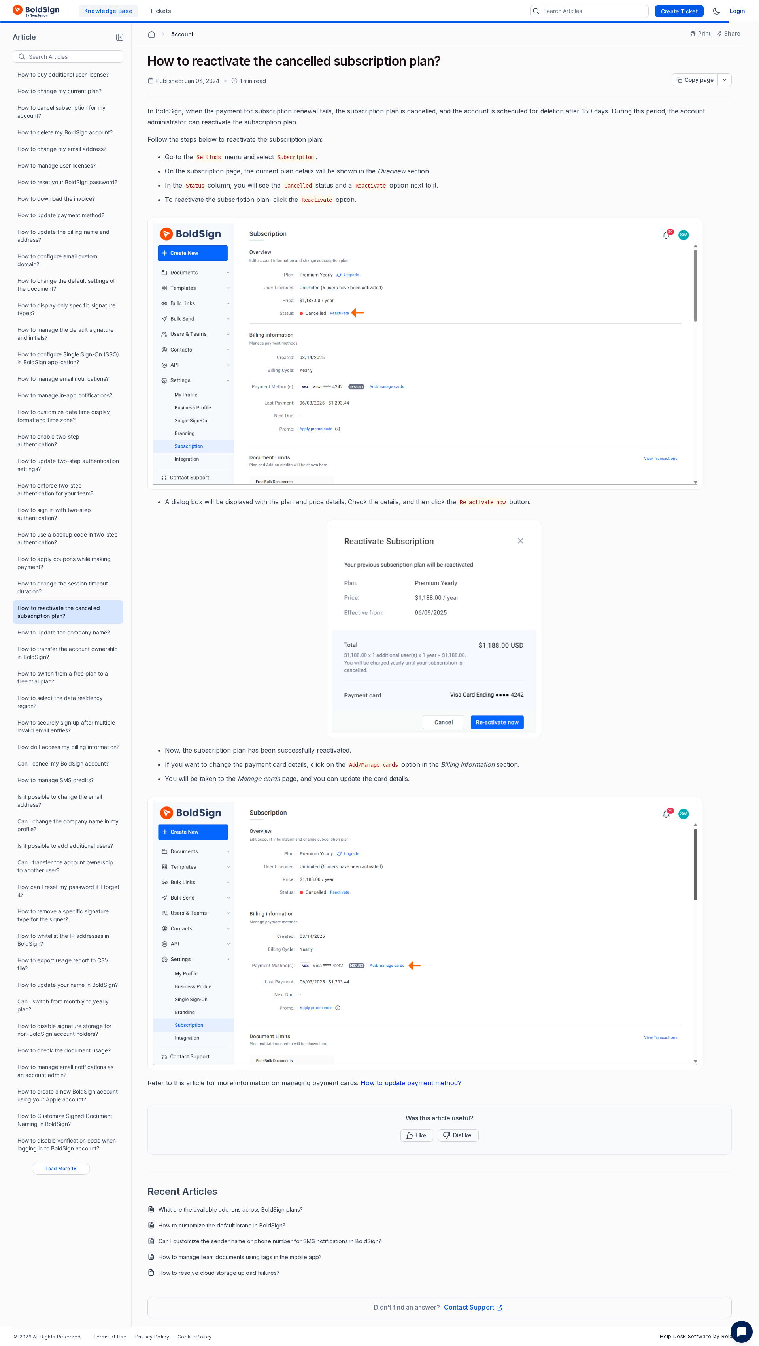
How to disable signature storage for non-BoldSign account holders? (64, 1029)
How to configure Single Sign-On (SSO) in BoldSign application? (68, 358)
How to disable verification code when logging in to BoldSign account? (66, 1144)
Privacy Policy (152, 1337)
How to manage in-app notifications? (64, 395)
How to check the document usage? (64, 1050)
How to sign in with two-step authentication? (54, 513)
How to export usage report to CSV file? (62, 964)
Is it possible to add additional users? (65, 845)
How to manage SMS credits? (55, 780)
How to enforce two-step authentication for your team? (55, 489)
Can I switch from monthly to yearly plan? (63, 1005)
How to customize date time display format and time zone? (63, 416)
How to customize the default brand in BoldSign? (222, 1225)
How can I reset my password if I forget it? (68, 890)
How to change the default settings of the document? (66, 284)
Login (737, 11)
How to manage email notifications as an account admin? (65, 1071)
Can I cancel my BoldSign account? (63, 763)
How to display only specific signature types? (66, 309)
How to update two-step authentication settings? (68, 464)
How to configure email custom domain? (57, 260)
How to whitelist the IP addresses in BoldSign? (63, 939)
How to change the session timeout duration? (62, 587)
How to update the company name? (63, 632)
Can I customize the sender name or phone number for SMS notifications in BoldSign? (270, 1241)
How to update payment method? (60, 215)
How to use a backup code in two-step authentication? (67, 538)
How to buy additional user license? (63, 74)
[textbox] (76, 56)
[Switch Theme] (716, 11)
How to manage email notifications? (63, 378)
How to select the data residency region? (60, 702)
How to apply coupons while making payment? (64, 562)
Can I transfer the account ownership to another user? (65, 866)
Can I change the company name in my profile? (68, 825)
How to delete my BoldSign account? (65, 132)
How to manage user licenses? (56, 165)
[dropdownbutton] (724, 79)
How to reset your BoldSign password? (67, 182)
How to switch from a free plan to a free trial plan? (62, 677)
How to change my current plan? (59, 91)
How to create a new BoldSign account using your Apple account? (67, 1095)
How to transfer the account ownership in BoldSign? (67, 653)
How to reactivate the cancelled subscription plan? (58, 611)
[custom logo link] (36, 11)
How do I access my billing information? (68, 747)
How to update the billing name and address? (63, 235)
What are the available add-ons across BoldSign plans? (231, 1209)
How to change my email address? (61, 148)
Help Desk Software (685, 1336)
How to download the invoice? (56, 198)
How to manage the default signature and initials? (65, 333)
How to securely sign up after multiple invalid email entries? (66, 726)
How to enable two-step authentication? (48, 440)
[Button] (458, 1135)
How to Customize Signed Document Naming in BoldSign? (64, 1120)
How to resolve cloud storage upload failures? (219, 1272)
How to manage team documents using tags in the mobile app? (240, 1257)
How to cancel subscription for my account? (61, 111)
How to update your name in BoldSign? (67, 984)
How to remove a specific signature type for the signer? (63, 915)
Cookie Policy (194, 1337)
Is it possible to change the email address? (59, 800)
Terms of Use (110, 1337)
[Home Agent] (151, 34)
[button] (119, 37)
